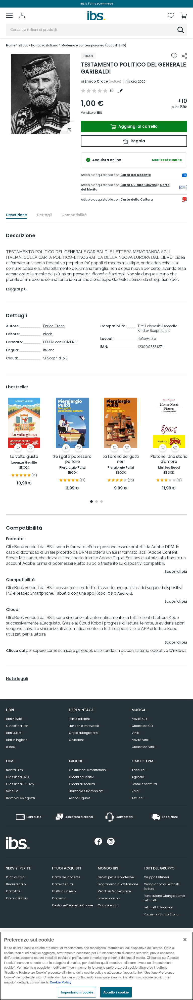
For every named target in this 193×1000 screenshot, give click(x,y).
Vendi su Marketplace (114, 891)
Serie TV (12, 791)
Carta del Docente (135, 175)
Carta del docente (66, 877)
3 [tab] (102, 502)
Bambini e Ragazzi (20, 798)
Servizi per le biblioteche (116, 877)
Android (124, 593)
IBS (99, 112)
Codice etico (107, 905)
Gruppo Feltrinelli (156, 877)
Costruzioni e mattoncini (88, 770)
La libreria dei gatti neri (121, 459)
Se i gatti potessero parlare (72, 459)
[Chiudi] (184, 939)
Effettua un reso (64, 891)
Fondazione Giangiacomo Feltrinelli (164, 898)
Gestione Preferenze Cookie (72, 905)
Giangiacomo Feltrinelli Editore (161, 886)
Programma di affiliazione (118, 884)
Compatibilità (74, 214)
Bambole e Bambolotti (86, 791)
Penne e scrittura (144, 784)
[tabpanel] (40, 94)
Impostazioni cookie (77, 992)
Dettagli (44, 214)
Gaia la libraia (17, 898)
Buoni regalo (16, 884)
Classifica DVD (17, 777)
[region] (96, 965)
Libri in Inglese (16, 740)
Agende (138, 777)
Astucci (137, 798)
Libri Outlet (13, 733)
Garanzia (59, 898)
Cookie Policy (60, 982)
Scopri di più (57, 358)
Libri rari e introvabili (84, 726)
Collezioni (76, 740)
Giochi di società (82, 784)
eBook (10, 747)
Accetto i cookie (116, 992)
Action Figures (79, 798)
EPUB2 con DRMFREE (60, 342)
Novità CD (139, 719)
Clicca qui (15, 650)
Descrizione (16, 214)
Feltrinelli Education (158, 907)
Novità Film (14, 770)
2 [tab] (96, 502)
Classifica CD (142, 726)
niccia (131, 81)
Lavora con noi (109, 898)
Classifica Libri (17, 726)
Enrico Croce (96, 81)
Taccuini (138, 770)
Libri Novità (14, 719)
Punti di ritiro (15, 877)
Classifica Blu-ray (20, 784)
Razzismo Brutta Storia (161, 914)
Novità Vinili (140, 740)
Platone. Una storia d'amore (168, 459)
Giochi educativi (81, 777)
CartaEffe (13, 891)
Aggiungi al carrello (137, 126)
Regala (137, 141)
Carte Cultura (62, 884)
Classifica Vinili (143, 747)
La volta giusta (24, 456)
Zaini (135, 791)
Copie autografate (83, 733)
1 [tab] (40, 132)
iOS (110, 593)
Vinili (135, 733)
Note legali (17, 678)
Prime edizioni (79, 719)
